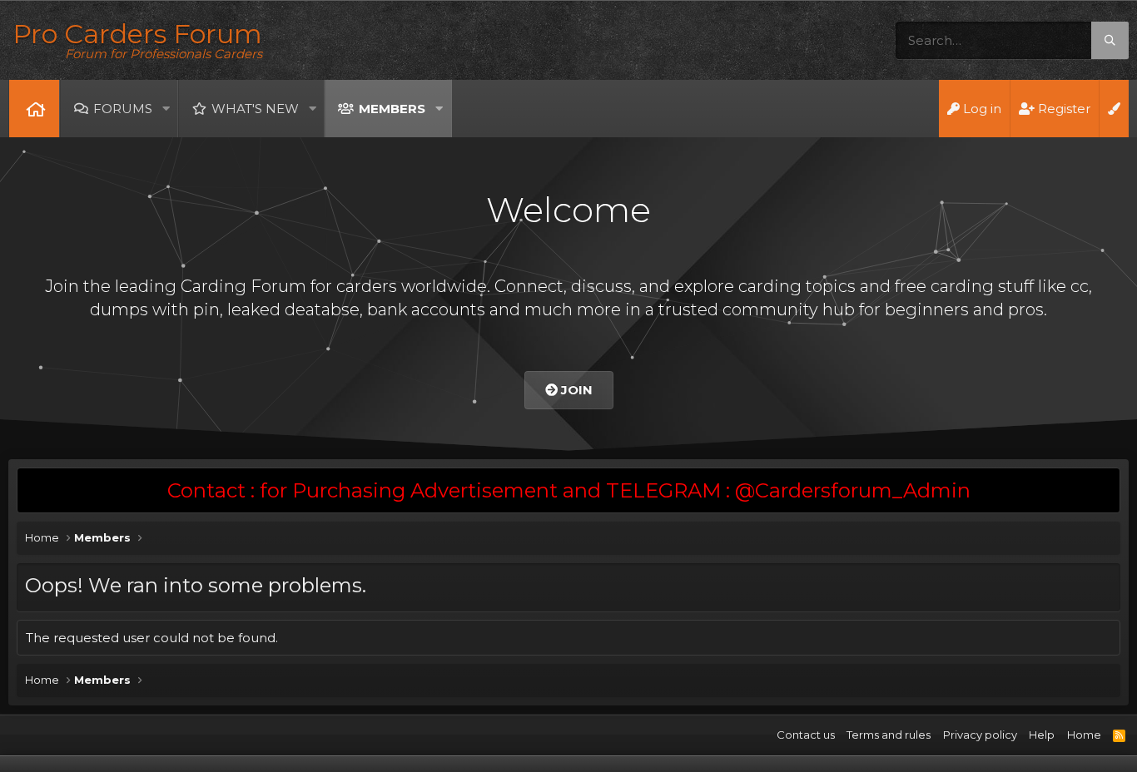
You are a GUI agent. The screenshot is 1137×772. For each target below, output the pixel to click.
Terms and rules (889, 734)
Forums (122, 108)
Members (392, 108)
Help (1042, 734)
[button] (165, 108)
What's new (255, 108)
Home (34, 108)
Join (575, 390)
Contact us (806, 734)
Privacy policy (980, 734)
